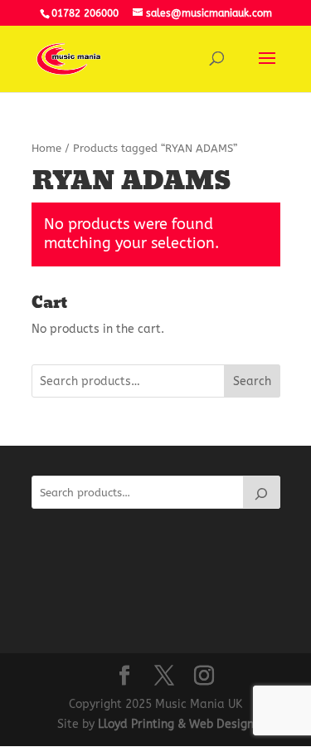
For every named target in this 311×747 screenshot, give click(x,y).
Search (252, 381)
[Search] (261, 492)
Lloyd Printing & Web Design (176, 724)
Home (46, 148)
